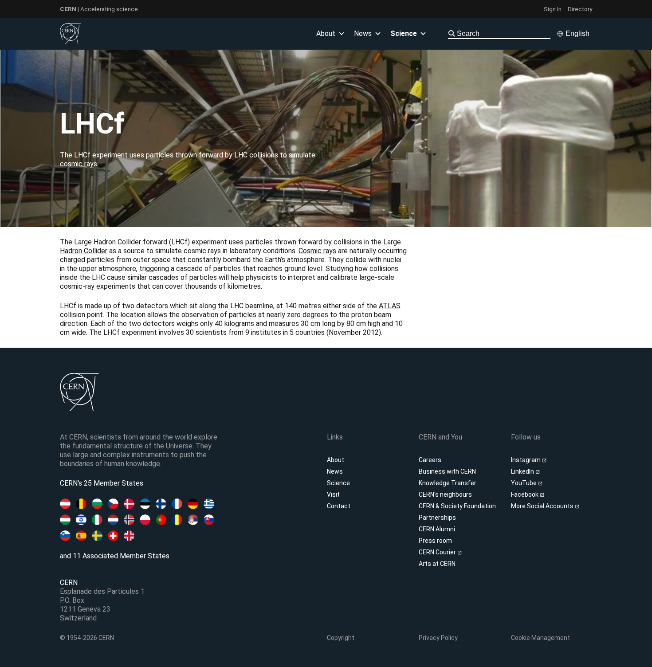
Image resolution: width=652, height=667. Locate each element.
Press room (435, 540)
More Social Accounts (543, 506)
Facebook (525, 494)
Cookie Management (540, 637)
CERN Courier (438, 552)
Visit (333, 494)
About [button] (325, 33)
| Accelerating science (99, 8)
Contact (338, 506)
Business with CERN (447, 471)
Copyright (340, 637)
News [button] (363, 33)
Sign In (553, 8)
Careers (430, 459)
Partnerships (437, 517)
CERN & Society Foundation (457, 506)
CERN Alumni (437, 529)
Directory (580, 8)
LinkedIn (523, 471)
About (335, 459)
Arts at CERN (437, 563)
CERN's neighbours (445, 494)
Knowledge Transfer (447, 483)
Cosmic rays (317, 251)
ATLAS (390, 306)
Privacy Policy (438, 637)
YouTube (524, 483)
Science (403, 33)
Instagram (526, 459)
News (335, 471)
